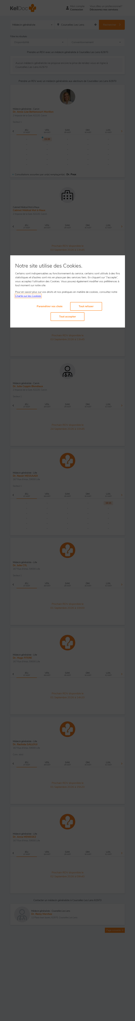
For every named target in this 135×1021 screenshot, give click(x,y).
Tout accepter (67, 316)
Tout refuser (86, 306)
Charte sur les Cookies (28, 296)
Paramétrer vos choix (50, 306)
